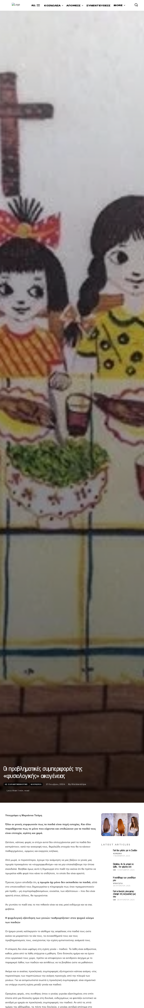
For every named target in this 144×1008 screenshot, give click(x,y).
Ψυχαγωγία (118, 883)
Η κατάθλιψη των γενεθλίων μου (124, 879)
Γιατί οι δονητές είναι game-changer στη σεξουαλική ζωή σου (124, 894)
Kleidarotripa (78, 784)
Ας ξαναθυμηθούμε (16, 784)
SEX (114, 870)
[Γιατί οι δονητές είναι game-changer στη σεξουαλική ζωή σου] (106, 895)
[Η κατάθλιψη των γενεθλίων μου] (106, 881)
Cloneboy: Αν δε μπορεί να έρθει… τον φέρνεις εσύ (123, 865)
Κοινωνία (36, 784)
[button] (136, 4)
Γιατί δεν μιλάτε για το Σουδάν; (125, 850)
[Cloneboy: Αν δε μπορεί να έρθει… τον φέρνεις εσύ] (106, 868)
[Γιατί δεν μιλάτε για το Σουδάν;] (106, 854)
